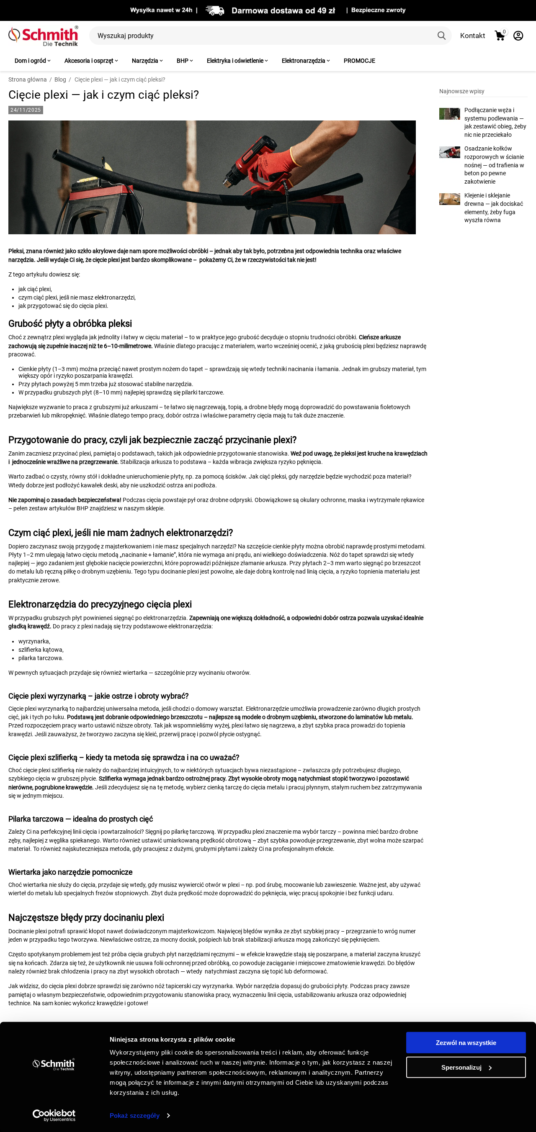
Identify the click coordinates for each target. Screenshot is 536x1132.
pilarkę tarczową (192, 831)
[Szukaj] (442, 35)
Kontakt (472, 35)
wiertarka (35, 884)
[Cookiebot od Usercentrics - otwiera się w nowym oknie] (54, 1115)
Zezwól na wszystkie (466, 1042)
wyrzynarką (53, 708)
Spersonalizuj (461, 1067)
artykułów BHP (68, 508)
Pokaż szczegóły (135, 1115)
